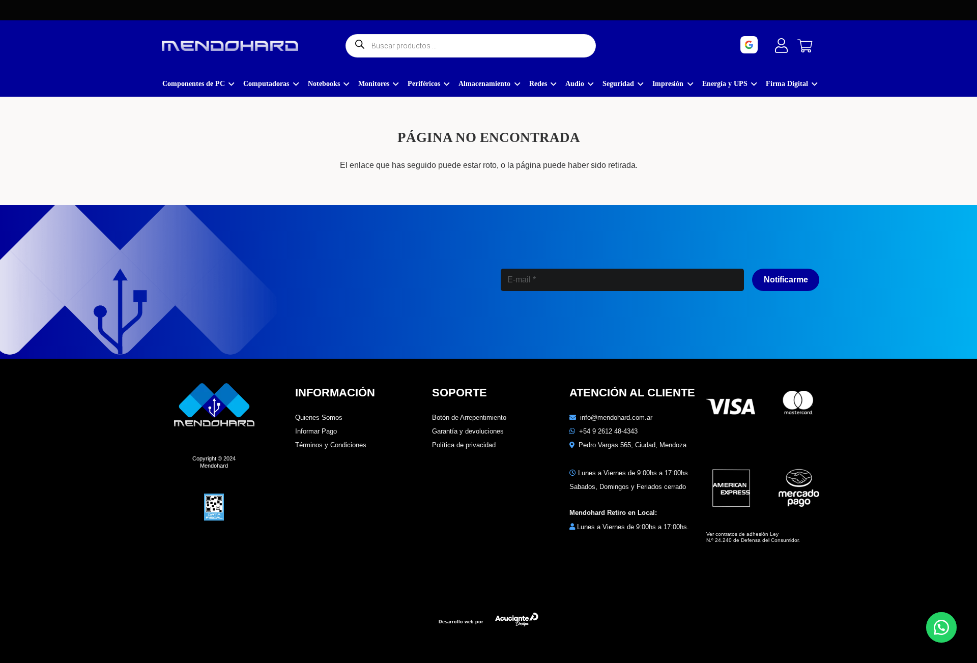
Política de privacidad (464, 445)
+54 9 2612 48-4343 (608, 431)
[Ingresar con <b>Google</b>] (777, 44)
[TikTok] (621, 324)
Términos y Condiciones (330, 445)
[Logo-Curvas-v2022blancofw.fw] (230, 46)
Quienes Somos (318, 417)
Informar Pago (316, 431)
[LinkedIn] (578, 324)
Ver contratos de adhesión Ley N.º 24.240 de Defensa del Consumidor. (753, 537)
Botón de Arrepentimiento (469, 417)
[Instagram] (533, 324)
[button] (941, 627)
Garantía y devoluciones (468, 431)
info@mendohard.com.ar (616, 417)
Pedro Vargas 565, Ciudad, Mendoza (632, 445)
